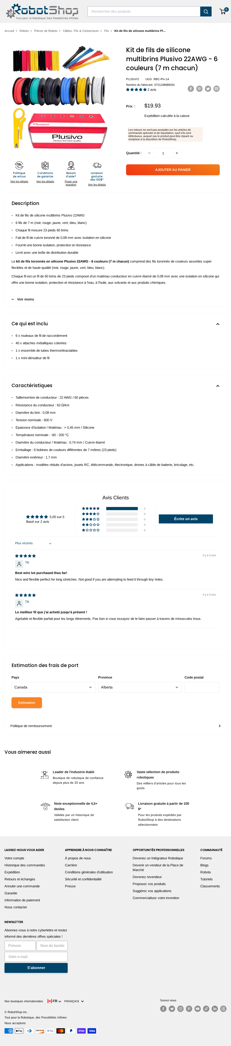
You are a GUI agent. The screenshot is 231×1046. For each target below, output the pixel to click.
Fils (106, 31)
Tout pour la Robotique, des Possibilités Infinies (36, 1017)
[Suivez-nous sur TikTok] (206, 1009)
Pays (15, 677)
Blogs (204, 865)
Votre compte (14, 858)
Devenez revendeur (147, 877)
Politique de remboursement (31, 726)
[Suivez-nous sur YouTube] (197, 1009)
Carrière (71, 865)
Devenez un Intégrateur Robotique (158, 858)
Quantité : (134, 153)
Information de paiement (22, 900)
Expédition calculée (158, 116)
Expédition (12, 872)
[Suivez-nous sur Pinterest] (189, 1009)
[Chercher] (206, 11)
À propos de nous (78, 858)
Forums (206, 858)
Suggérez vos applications (152, 891)
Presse (70, 886)
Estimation (26, 702)
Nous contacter (16, 907)
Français (72, 1001)
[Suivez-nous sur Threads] (223, 1009)
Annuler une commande (22, 886)
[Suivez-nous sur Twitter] (172, 1009)
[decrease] (149, 153)
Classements (210, 886)
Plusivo (132, 79)
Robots (24, 31)
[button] (137, 89)
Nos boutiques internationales (24, 1001)
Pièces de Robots (46, 31)
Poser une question (71, 183)
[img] (25, 556)
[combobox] (144, 11)
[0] (223, 11)
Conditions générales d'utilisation (89, 872)
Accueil (9, 31)
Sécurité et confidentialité (83, 879)
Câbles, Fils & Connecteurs (81, 31)
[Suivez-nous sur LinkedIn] (215, 1009)
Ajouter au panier (173, 170)
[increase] (177, 153)
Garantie (11, 893)
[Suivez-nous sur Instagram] (180, 1009)
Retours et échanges (20, 879)
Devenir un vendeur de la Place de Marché (158, 867)
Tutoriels (206, 879)
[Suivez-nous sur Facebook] (163, 1009)
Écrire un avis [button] (186, 519)
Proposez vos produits (149, 884)
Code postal (194, 677)
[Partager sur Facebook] (191, 88)
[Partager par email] (216, 88)
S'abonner (36, 968)
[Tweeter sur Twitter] (208, 88)
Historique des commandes (25, 865)
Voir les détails (19, 181)
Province (105, 677)
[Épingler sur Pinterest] (199, 88)
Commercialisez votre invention (156, 898)
